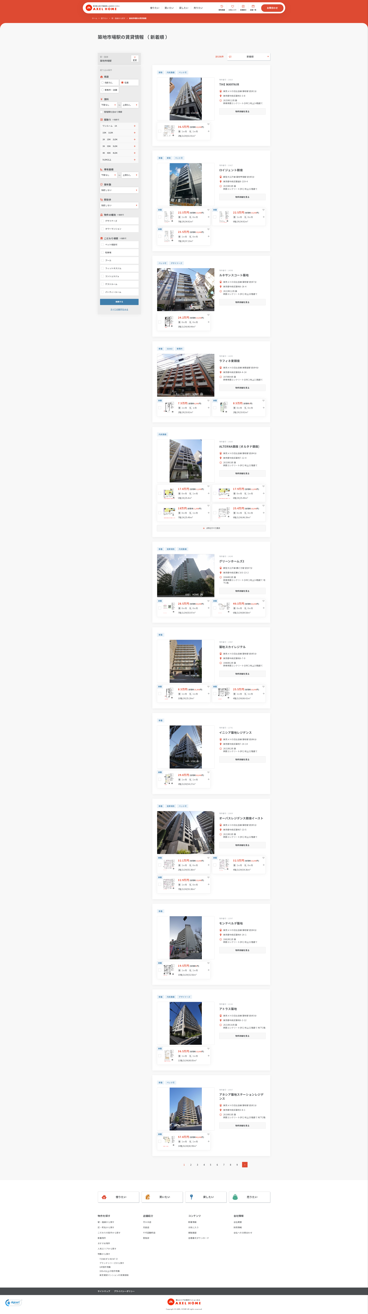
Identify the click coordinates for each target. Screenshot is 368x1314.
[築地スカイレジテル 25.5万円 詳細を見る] (239, 693)
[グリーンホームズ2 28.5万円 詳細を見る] (183, 608)
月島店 (146, 1227)
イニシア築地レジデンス (235, 732)
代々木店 (147, 1222)
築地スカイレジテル (232, 647)
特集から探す (104, 1253)
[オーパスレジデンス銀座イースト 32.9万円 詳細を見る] (183, 884)
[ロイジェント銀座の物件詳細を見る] (185, 184)
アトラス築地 (228, 1009)
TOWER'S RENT (107, 1259)
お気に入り (193, 1227)
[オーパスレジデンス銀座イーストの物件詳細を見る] (185, 832)
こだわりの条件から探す (109, 1232)
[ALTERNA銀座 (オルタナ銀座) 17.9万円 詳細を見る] (239, 493)
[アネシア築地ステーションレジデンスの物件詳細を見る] (185, 1109)
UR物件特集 (105, 1267)
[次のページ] (245, 1164)
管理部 (146, 1238)
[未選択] (159, 131)
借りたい (154, 7)
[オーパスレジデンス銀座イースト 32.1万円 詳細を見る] (183, 865)
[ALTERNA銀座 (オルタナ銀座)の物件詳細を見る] (185, 460)
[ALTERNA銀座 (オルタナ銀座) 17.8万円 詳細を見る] (183, 493)
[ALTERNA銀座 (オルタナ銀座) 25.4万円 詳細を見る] (239, 513)
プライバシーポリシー (124, 1291)
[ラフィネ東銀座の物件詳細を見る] (185, 375)
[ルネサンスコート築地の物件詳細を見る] (185, 289)
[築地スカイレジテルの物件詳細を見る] (185, 661)
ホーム (94, 18)
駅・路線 (104, 56)
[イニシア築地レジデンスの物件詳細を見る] (185, 746)
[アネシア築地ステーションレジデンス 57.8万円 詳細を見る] (183, 1141)
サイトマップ (104, 1291)
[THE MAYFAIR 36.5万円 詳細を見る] (183, 131)
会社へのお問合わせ (243, 1232)
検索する (119, 301)
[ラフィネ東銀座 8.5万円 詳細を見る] (239, 407)
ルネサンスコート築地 (234, 275)
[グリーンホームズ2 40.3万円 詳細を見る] (239, 608)
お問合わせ (272, 7)
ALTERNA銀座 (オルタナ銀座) (239, 446)
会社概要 (238, 1222)
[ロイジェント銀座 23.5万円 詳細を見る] (183, 236)
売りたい (198, 7)
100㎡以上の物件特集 (109, 1271)
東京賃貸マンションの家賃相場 (114, 1275)
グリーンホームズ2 (231, 561)
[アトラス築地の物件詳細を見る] (185, 1023)
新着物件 (102, 1238)
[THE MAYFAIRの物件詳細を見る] (185, 98)
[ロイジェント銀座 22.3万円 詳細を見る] (183, 217)
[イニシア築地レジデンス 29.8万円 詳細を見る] (183, 779)
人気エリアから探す (107, 1248)
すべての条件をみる (119, 309)
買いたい (169, 7)
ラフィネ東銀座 (229, 361)
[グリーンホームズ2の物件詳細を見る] (185, 575)
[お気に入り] (208, 124)
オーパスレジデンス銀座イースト (241, 818)
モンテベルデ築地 (231, 923)
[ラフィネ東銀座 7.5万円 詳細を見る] (183, 407)
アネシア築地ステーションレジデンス (241, 1096)
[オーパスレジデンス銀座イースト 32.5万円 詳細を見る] (239, 865)
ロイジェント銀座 (231, 170)
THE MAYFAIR (229, 84)
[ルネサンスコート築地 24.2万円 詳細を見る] (183, 322)
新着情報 (192, 1222)
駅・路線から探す (118, 18)
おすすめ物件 (104, 1243)
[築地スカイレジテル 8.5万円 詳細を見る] (183, 693)
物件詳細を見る (242, 111)
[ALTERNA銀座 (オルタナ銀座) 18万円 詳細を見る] (183, 513)
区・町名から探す (106, 1227)
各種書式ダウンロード (198, 1238)
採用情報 (238, 1227)
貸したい (183, 7)
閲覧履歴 (192, 1232)
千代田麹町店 (149, 1232)
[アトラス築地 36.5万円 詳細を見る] (183, 1055)
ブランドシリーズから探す (111, 1263)
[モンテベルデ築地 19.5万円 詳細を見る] (183, 970)
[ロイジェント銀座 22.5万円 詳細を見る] (239, 217)
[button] (119, 126)
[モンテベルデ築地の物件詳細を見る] (185, 937)
